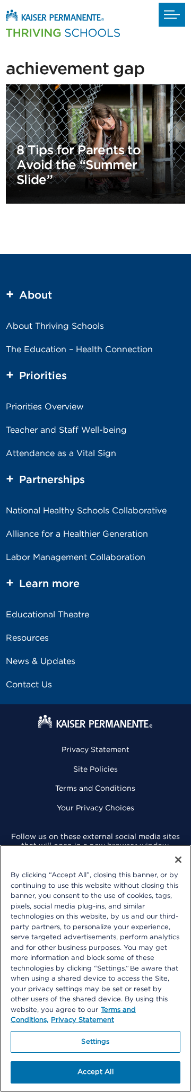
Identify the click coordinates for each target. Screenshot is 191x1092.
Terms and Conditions (95, 788)
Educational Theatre (47, 614)
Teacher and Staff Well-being (66, 430)
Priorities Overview (45, 407)
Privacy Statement (95, 750)
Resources (27, 638)
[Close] (178, 859)
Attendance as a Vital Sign (61, 453)
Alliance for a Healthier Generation (77, 534)
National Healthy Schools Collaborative (86, 510)
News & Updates (40, 661)
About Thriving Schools (55, 326)
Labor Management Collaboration (75, 557)
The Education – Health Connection (79, 349)
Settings (95, 1041)
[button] (172, 15)
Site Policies (95, 769)
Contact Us (29, 684)
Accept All (95, 1072)
